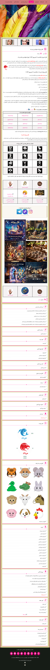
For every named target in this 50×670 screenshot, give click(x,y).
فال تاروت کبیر (43, 534)
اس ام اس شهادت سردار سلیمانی (40, 316)
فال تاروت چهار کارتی (42, 544)
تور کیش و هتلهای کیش (42, 587)
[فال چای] (36, 273)
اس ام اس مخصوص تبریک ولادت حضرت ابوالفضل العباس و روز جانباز (34, 321)
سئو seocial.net (43, 589)
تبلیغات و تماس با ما (8, 2)
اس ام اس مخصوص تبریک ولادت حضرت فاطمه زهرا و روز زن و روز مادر (33, 324)
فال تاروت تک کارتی (42, 539)
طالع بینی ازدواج (43, 377)
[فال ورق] (15, 273)
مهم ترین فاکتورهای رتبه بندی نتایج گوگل (39, 584)
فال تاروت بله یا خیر (42, 563)
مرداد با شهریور (10, 119)
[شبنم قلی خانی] (10, 42)
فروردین (32, 109)
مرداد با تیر (40, 119)
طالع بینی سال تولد (42, 521)
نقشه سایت (21, 660)
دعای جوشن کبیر (43, 387)
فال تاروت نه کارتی (42, 553)
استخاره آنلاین (16, 2)
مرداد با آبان (25, 123)
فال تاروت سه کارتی (42, 542)
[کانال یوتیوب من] (15, 653)
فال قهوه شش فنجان (42, 358)
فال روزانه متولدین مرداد (36, 49)
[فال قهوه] (36, 252)
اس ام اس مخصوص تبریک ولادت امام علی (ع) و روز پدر (36, 311)
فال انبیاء (44, 343)
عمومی (39, 300)
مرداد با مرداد (25, 119)
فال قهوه (44, 353)
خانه (46, 2)
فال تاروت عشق (43, 558)
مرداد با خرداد (10, 115)
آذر (27, 109)
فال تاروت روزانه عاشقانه (41, 561)
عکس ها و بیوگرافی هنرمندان (40, 644)
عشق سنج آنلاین (43, 408)
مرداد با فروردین (40, 115)
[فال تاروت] (36, 230)
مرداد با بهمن (25, 127)
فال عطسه (44, 624)
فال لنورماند (43, 638)
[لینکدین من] (11, 653)
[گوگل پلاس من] (18, 653)
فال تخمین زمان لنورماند (41, 633)
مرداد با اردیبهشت (25, 115)
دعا (45, 389)
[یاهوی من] (38, 653)
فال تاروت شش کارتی (42, 550)
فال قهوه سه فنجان (42, 355)
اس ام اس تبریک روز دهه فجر (40, 319)
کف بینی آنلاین (43, 368)
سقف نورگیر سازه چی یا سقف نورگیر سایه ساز (38, 581)
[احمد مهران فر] (40, 42)
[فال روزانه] (15, 230)
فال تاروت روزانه (40, 202)
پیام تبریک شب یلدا (42, 612)
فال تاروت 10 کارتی (10, 202)
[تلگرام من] (35, 653)
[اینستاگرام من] (28, 653)
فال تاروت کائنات (25, 202)
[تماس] (25, 653)
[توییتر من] (21, 653)
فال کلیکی (44, 399)
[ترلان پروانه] (25, 42)
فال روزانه (31, 2)
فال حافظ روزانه (10, 196)
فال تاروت (36, 2)
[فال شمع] (15, 252)
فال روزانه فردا (43, 641)
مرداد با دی (40, 127)
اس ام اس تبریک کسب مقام (41, 313)
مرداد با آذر (10, 123)
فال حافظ (42, 2)
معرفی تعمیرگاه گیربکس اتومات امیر (39, 592)
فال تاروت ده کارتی (42, 555)
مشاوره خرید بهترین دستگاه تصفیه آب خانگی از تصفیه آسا (36, 576)
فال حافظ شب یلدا (43, 610)
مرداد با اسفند (10, 127)
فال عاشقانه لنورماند (42, 636)
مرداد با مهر (40, 123)
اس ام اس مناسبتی (24, 2)
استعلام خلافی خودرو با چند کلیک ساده (39, 578)
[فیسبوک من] (31, 653)
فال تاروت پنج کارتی (42, 547)
